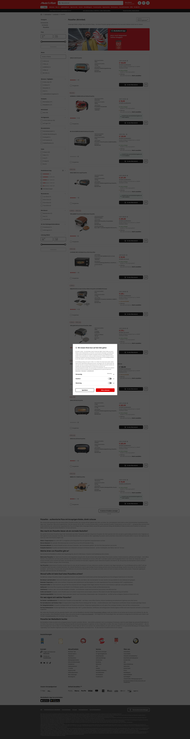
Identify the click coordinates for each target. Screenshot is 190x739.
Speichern (85, 390)
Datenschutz (77, 370)
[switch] (110, 379)
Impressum (83, 370)
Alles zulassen (105, 390)
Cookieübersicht (90, 370)
